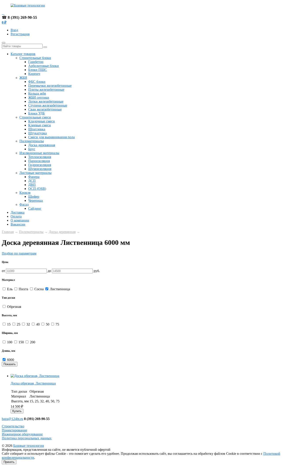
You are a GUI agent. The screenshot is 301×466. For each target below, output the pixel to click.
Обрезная (13, 307)
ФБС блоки (36, 81)
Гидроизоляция (39, 165)
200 (32, 342)
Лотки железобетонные (45, 101)
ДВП (32, 185)
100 (9, 342)
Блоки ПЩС (37, 70)
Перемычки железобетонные (50, 85)
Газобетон (35, 62)
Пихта (23, 289)
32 (28, 324)
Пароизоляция (39, 161)
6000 (10, 360)
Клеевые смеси (39, 125)
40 (38, 324)
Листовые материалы (35, 173)
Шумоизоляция (39, 169)
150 (21, 342)
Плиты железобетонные (46, 89)
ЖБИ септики (38, 97)
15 (8, 324)
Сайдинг (34, 208)
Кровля (24, 192)
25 (18, 324)
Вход (14, 30)
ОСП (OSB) (37, 188)
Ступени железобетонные (47, 105)
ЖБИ (23, 78)
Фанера (33, 177)
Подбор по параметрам (19, 253)
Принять (9, 462)
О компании (20, 220)
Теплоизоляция (39, 157)
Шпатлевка (36, 129)
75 (57, 324)
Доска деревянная (41, 145)
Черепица (35, 200)
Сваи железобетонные (45, 109)
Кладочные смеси (41, 121)
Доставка (17, 212)
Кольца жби (37, 93)
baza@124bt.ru (12, 419)
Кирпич (34, 74)
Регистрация (20, 34)
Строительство (13, 426)
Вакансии (18, 224)
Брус (31, 149)
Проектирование (14, 430)
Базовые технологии (28, 446)
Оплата (16, 216)
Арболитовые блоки (43, 66)
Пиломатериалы (31, 141)
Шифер (33, 196)
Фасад (24, 204)
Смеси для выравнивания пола (51, 137)
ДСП (32, 181)
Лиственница (59, 289)
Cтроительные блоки (35, 58)
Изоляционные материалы (39, 153)
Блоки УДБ (36, 113)
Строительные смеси (35, 117)
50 (47, 324)
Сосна (39, 289)
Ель (9, 289)
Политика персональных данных (27, 438)
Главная (8, 232)
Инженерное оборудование (22, 434)
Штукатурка (37, 133)
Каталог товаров (23, 54)
